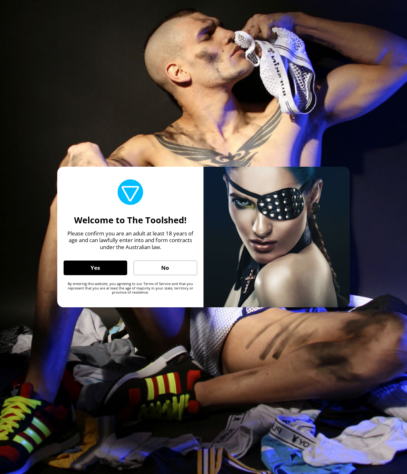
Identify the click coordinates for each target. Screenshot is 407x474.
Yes (95, 267)
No (165, 267)
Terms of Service (157, 283)
